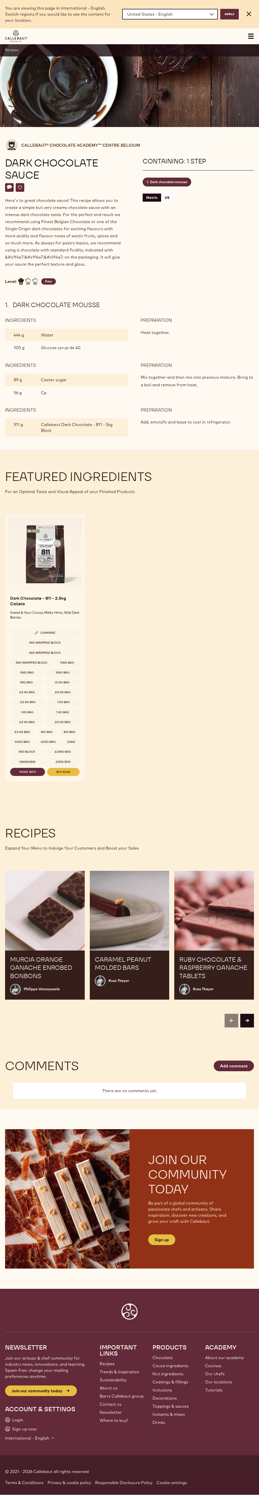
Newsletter (111, 1412)
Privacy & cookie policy (69, 1482)
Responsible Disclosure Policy (124, 1482)
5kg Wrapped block (45, 642)
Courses (213, 1365)
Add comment (234, 1065)
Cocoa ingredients (170, 1365)
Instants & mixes (169, 1414)
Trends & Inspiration (119, 1371)
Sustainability (113, 1379)
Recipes (11, 50)
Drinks (159, 1422)
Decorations (165, 1398)
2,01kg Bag (63, 751)
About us (108, 1388)
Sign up (162, 1239)
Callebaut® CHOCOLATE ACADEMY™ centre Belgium (80, 145)
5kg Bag (26, 682)
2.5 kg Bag (27, 692)
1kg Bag (47, 732)
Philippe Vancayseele (42, 989)
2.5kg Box (63, 762)
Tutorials (214, 1390)
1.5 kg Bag (62, 682)
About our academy (224, 1357)
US (167, 197)
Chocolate (163, 1357)
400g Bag (22, 742)
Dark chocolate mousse (168, 182)
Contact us (110, 1404)
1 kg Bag (63, 702)
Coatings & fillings (170, 1381)
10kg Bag (67, 662)
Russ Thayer (119, 980)
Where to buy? (114, 1420)
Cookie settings (172, 1482)
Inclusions (162, 1390)
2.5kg (71, 742)
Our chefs (215, 1373)
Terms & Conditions (24, 1482)
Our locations (218, 1381)
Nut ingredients (168, 1373)
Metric (152, 197)
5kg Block (27, 751)
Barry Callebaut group (122, 1396)
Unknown (27, 762)
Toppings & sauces (171, 1406)
